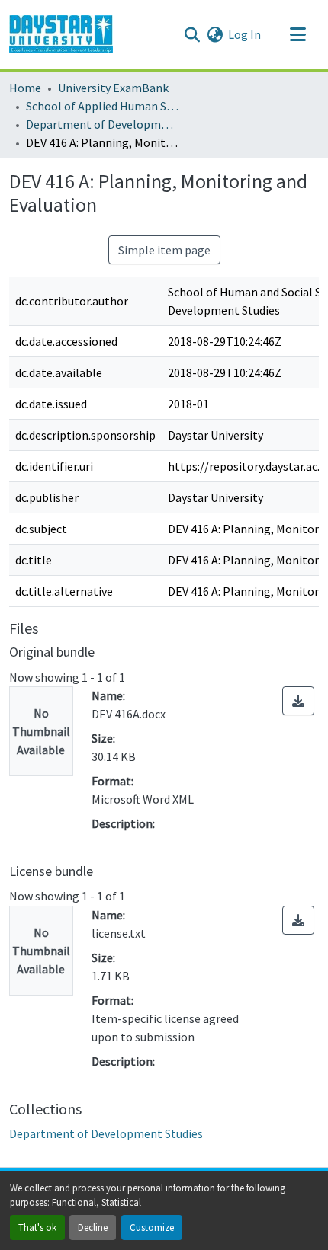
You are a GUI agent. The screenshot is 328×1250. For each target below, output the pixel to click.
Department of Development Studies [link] (102, 124)
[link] (298, 700)
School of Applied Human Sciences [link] (102, 105)
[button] (61, 34)
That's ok (37, 1227)
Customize (152, 1227)
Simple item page (164, 249)
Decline (93, 1227)
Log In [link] (244, 34)
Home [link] (25, 87)
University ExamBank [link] (113, 87)
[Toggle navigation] (297, 34)
